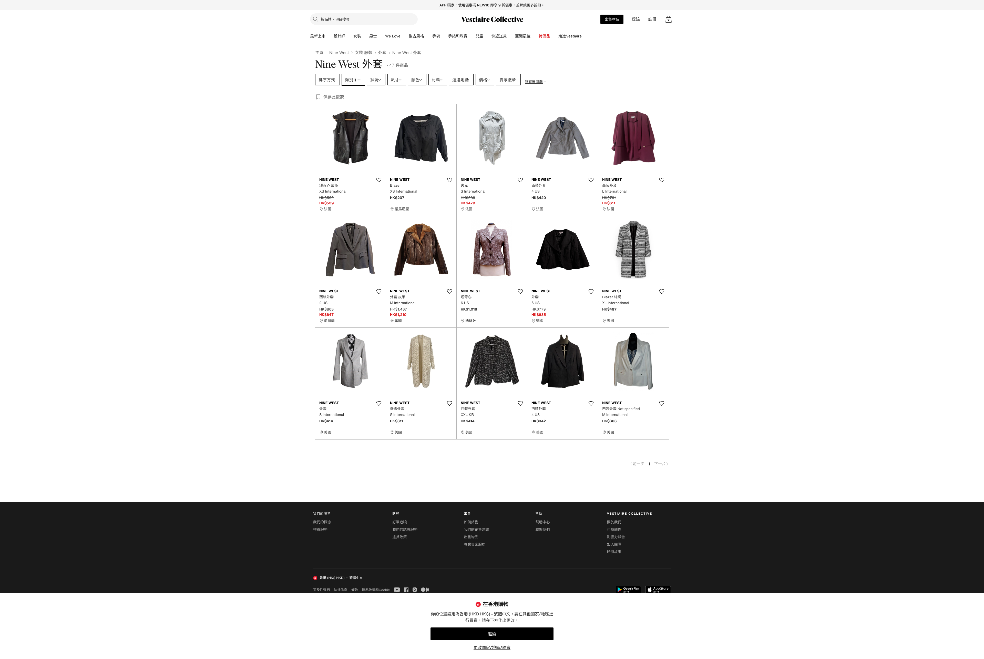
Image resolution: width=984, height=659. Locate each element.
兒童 (479, 36)
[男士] (381, 36)
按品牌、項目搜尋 (335, 19)
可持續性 (614, 529)
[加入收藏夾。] (379, 180)
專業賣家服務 (474, 544)
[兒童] (487, 36)
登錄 (636, 19)
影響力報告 (616, 537)
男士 (373, 36)
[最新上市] (329, 36)
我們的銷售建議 (476, 529)
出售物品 (612, 19)
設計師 (339, 36)
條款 (354, 589)
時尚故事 (614, 552)
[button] (668, 19)
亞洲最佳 (522, 36)
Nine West (339, 52)
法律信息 (340, 589)
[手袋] (444, 36)
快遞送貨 (499, 36)
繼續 (492, 634)
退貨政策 (399, 537)
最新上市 (317, 36)
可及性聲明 (321, 589)
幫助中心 (543, 522)
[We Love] (405, 36)
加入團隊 (614, 544)
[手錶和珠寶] (471, 36)
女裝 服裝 (363, 52)
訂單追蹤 (399, 522)
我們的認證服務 (404, 529)
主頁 (319, 52)
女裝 (357, 36)
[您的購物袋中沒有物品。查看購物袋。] (668, 19)
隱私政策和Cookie (376, 589)
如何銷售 (471, 522)
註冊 (652, 19)
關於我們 (614, 522)
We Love (393, 36)
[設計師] (349, 36)
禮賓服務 (320, 529)
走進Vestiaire (570, 36)
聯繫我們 (543, 529)
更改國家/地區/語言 (492, 647)
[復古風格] (428, 36)
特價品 (544, 36)
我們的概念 (322, 522)
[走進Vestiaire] (586, 36)
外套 (382, 52)
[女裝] (365, 36)
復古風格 (416, 36)
